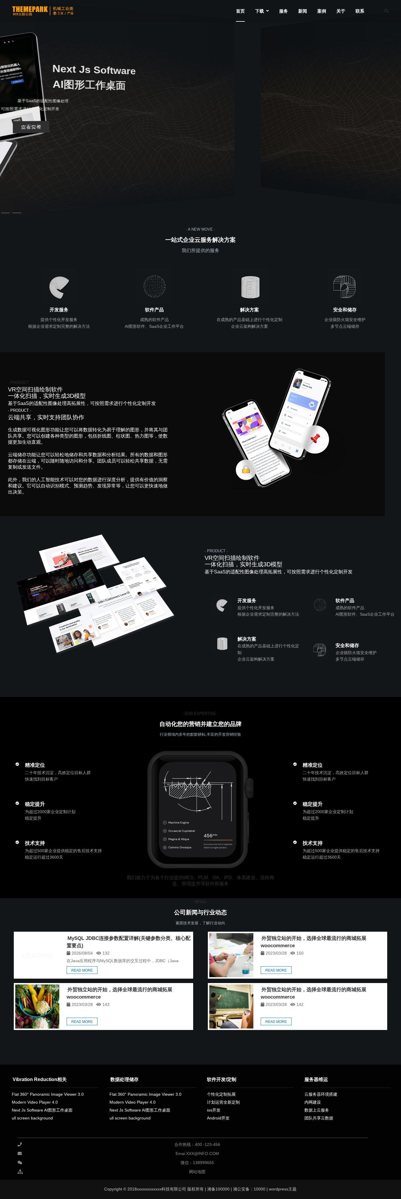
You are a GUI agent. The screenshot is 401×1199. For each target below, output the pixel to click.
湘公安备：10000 (249, 1189)
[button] (392, 104)
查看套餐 (27, 123)
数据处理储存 (124, 1079)
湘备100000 (218, 1189)
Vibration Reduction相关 (40, 1079)
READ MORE (82, 970)
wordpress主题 (282, 1189)
